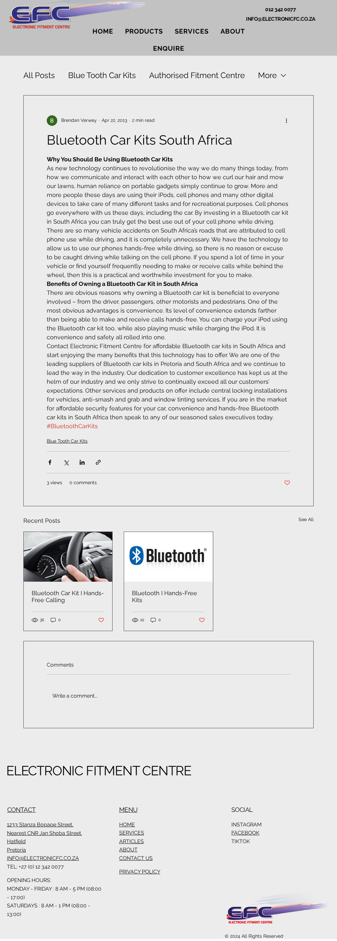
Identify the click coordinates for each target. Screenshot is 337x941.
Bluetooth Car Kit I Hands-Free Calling (68, 596)
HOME (127, 824)
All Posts (39, 75)
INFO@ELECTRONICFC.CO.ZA (281, 19)
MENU (128, 809)
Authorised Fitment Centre (197, 75)
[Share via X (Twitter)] (66, 462)
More (267, 75)
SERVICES (131, 833)
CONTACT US (136, 858)
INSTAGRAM (246, 824)
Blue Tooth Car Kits (102, 75)
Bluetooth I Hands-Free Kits (164, 596)
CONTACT (21, 809)
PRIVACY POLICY (139, 872)
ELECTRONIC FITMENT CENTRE (98, 770)
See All (306, 519)
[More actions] (286, 121)
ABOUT (128, 849)
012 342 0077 (280, 9)
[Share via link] (98, 462)
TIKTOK (240, 841)
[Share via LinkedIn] (82, 462)
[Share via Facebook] (50, 462)
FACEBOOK (245, 833)
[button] (144, 31)
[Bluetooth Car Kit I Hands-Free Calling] (68, 557)
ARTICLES (131, 841)
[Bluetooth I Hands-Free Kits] (168, 557)
